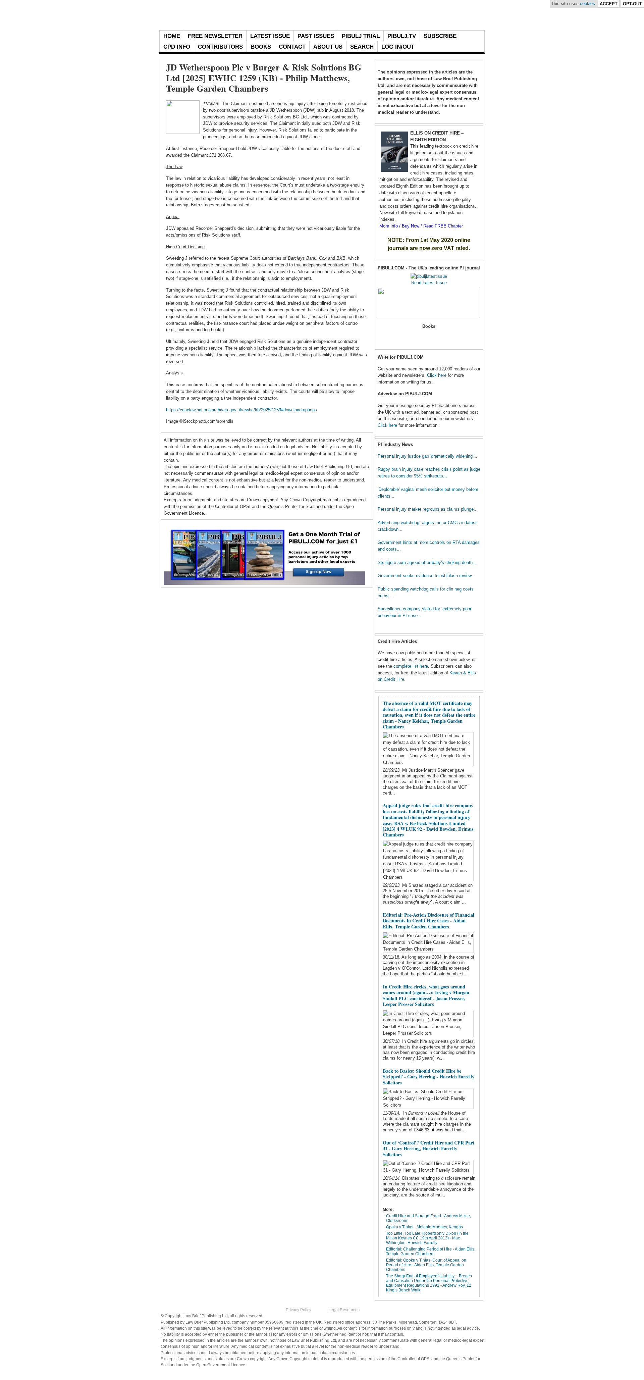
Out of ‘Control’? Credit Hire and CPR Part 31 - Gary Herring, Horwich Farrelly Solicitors (428, 1148)
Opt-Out (632, 3)
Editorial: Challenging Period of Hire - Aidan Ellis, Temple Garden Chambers (430, 1251)
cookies (587, 3)
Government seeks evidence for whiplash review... (426, 575)
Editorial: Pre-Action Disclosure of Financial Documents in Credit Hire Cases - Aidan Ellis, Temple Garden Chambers (428, 920)
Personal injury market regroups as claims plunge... (428, 509)
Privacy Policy (298, 1310)
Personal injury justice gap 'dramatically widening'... (427, 456)
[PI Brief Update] (233, 15)
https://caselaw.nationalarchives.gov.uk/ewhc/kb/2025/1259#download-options (241, 409)
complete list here (410, 666)
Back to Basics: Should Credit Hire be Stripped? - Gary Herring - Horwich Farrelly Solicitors (428, 1076)
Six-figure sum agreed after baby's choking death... (427, 562)
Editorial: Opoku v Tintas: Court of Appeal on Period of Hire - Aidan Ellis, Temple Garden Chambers (426, 1265)
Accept (609, 3)
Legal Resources (344, 1310)
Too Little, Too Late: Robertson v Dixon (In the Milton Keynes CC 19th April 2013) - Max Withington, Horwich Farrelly (427, 1238)
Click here (436, 375)
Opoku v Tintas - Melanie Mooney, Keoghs (424, 1227)
